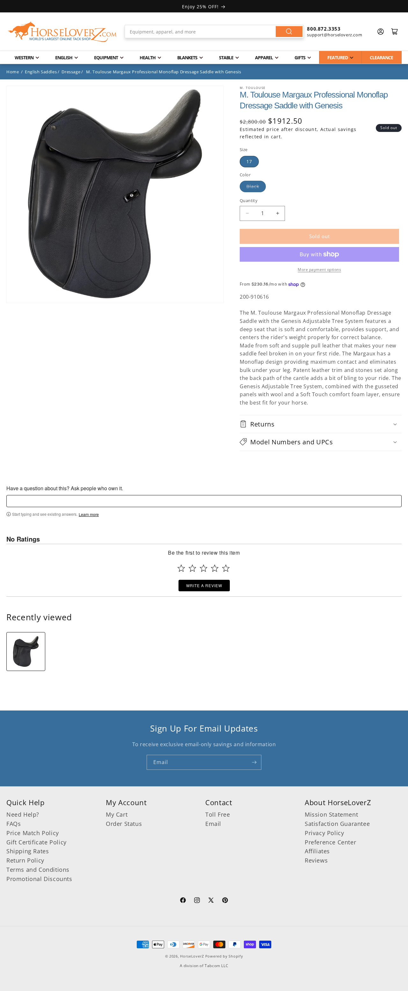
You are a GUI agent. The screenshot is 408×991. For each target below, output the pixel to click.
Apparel (264, 58)
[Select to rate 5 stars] (226, 568)
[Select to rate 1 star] (181, 568)
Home (12, 72)
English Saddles (41, 72)
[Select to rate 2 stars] (192, 568)
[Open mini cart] (395, 32)
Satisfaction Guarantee (337, 823)
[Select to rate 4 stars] (215, 568)
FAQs (13, 823)
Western (24, 58)
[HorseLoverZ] (62, 31)
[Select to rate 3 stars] (203, 568)
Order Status (124, 823)
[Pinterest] (225, 901)
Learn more (89, 514)
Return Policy (25, 860)
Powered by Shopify (224, 956)
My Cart (116, 814)
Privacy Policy (324, 833)
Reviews (316, 860)
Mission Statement (331, 814)
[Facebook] (183, 901)
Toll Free (217, 814)
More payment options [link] (319, 269)
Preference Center (330, 842)
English (63, 58)
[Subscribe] (254, 762)
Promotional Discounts (39, 879)
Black (252, 186)
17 (249, 161)
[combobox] (214, 31)
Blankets (187, 58)
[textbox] (204, 501)
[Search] (289, 31)
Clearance (381, 58)
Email (213, 823)
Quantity (249, 200)
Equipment (106, 58)
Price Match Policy (32, 833)
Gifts (300, 58)
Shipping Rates (27, 851)
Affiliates (317, 851)
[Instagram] (197, 901)
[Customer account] (381, 32)
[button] (321, 424)
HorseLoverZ (192, 956)
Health (148, 58)
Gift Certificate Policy (36, 842)
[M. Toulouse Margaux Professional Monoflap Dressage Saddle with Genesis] (26, 651)
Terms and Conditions (37, 869)
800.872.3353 (323, 29)
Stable (226, 58)
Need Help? (22, 814)
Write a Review (204, 585)
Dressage (71, 72)
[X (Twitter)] (211, 901)
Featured (337, 58)
